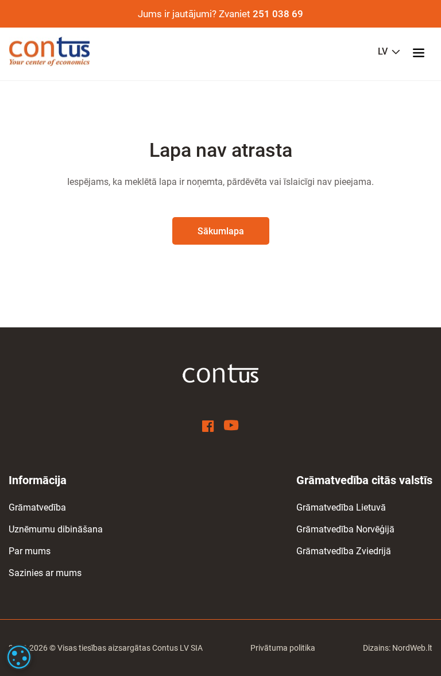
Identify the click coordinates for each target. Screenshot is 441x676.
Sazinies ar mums (45, 572)
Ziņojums (259, 529)
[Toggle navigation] (422, 51)
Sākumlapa (221, 231)
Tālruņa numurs (267, 594)
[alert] (19, 657)
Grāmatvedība (37, 507)
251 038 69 (278, 14)
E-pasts (351, 594)
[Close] (415, 487)
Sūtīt (329, 644)
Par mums (30, 551)
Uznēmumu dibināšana (56, 529)
